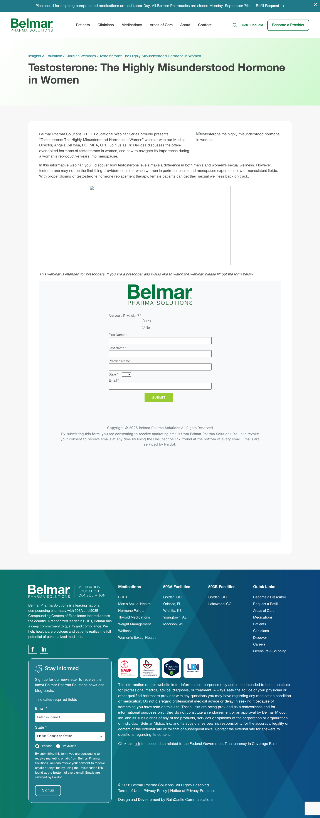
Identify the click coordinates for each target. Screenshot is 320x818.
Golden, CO (172, 597)
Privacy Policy (155, 791)
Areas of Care (161, 25)
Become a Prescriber (269, 597)
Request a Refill (265, 604)
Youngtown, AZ (175, 617)
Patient (47, 746)
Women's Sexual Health (137, 637)
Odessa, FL (172, 604)
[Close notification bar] (315, 4)
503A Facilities (176, 587)
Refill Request (267, 6)
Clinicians (106, 25)
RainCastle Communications (189, 799)
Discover (260, 637)
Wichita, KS (172, 610)
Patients (83, 25)
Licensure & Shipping (269, 651)
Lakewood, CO (219, 604)
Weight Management (134, 624)
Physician (69, 746)
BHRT (123, 597)
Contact (205, 25)
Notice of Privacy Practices (192, 791)
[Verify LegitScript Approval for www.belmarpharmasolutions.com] (171, 668)
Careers (259, 644)
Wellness (125, 631)
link (137, 744)
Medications (131, 25)
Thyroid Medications (134, 617)
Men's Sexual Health (134, 604)
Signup (48, 790)
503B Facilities (222, 587)
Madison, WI (173, 624)
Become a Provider (288, 25)
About (185, 25)
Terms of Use (129, 791)
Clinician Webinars (81, 56)
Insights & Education (45, 56)
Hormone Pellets (131, 610)
